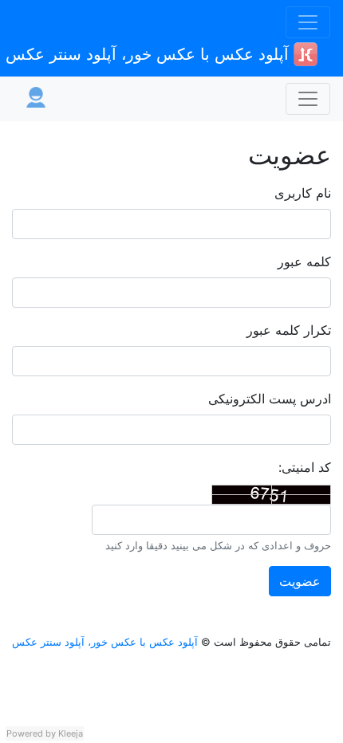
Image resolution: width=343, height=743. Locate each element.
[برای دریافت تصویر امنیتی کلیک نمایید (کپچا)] (271, 495)
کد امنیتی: (304, 467)
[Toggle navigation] (308, 22)
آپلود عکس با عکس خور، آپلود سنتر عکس (150, 54)
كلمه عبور (304, 261)
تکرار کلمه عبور (288, 330)
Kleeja (70, 733)
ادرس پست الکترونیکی (269, 399)
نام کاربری (302, 193)
